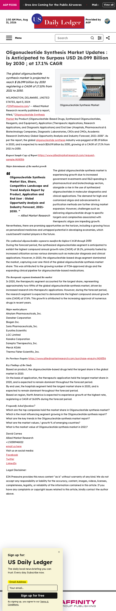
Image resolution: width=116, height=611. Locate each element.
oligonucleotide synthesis (50, 140)
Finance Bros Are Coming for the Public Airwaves (47, 5)
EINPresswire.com (17, 106)
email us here (14, 446)
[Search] (92, 37)
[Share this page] (108, 38)
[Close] (59, 552)
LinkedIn (11, 463)
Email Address (17, 581)
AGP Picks (10, 4)
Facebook (12, 454)
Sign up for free (32, 595)
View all (108, 4)
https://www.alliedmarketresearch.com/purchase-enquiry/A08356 (67, 358)
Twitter (10, 459)
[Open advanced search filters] (99, 37)
